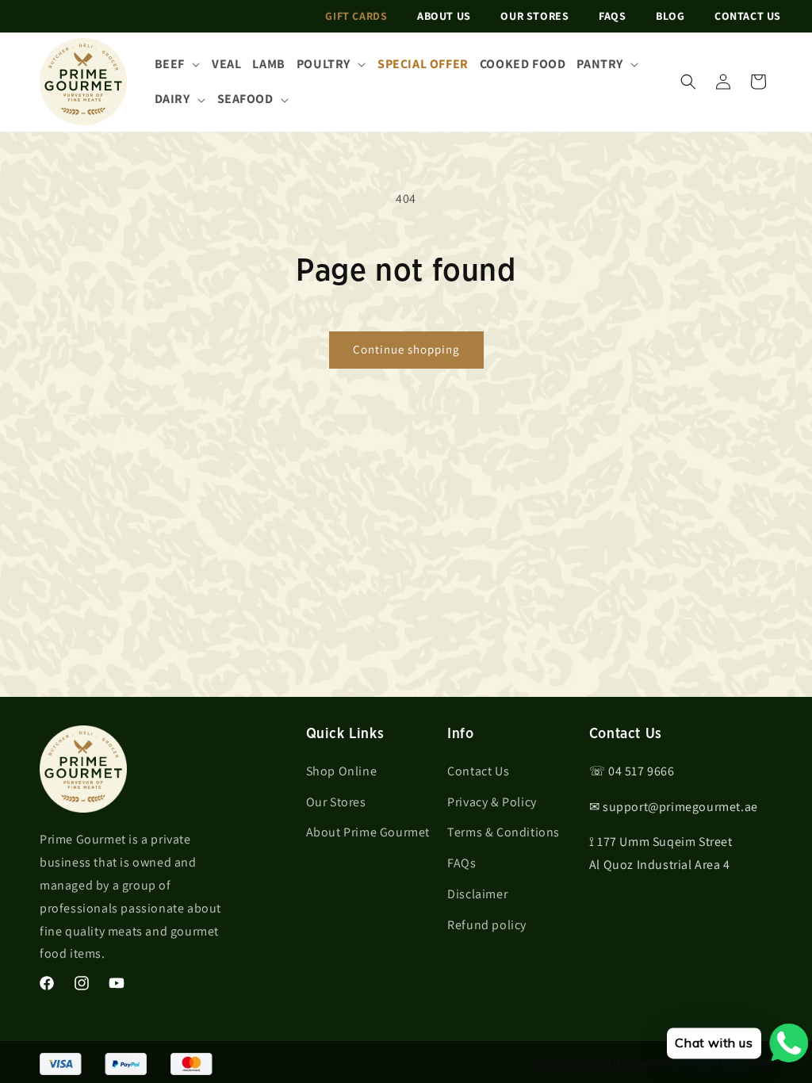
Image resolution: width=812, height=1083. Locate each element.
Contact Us (747, 16)
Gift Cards (356, 16)
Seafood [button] (245, 98)
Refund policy (487, 925)
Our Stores (534, 16)
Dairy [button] (172, 98)
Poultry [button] (323, 63)
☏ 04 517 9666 (632, 771)
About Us (444, 16)
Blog (670, 16)
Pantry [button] (599, 63)
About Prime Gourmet (368, 832)
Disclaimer (477, 894)
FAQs (612, 16)
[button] (688, 81)
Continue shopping (406, 349)
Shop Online (341, 771)
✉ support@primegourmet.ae (673, 806)
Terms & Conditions (503, 832)
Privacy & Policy (492, 802)
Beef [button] (170, 63)
